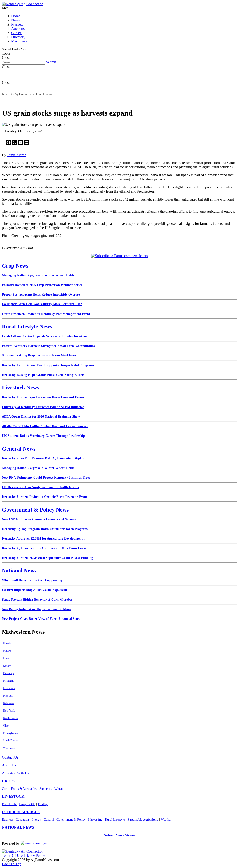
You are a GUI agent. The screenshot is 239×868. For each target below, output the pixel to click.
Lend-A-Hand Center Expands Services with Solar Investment (46, 336)
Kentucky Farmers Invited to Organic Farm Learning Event (44, 496)
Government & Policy (71, 819)
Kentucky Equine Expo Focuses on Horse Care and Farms (43, 397)
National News (19, 571)
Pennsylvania (10, 733)
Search (51, 62)
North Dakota (10, 718)
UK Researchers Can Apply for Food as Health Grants (40, 487)
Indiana (7, 651)
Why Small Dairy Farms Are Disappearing (32, 580)
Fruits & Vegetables (24, 788)
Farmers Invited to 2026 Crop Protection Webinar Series (42, 285)
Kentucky (8, 673)
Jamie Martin (16, 155)
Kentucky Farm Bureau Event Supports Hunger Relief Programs (48, 365)
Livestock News (20, 388)
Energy (36, 819)
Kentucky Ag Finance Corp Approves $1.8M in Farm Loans (44, 548)
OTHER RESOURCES (21, 812)
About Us (9, 765)
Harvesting (95, 819)
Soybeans (45, 788)
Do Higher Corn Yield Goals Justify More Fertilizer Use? (42, 304)
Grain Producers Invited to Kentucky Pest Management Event (46, 314)
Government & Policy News (35, 510)
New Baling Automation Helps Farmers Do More (36, 609)
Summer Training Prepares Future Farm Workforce (39, 355)
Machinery (19, 41)
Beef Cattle (9, 804)
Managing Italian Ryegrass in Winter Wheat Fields (38, 275)
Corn (5, 788)
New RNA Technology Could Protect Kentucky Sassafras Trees (46, 477)
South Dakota (10, 740)
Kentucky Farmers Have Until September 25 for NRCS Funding (47, 558)
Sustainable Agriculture (142, 819)
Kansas (7, 665)
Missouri (8, 695)
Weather (166, 819)
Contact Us (10, 757)
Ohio (6, 725)
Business (7, 819)
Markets (17, 24)
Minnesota (9, 688)
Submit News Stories (119, 835)
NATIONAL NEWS (18, 827)
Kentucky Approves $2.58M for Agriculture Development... (43, 538)
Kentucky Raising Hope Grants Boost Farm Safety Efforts (43, 375)
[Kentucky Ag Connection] (22, 4)
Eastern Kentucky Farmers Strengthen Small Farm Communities (48, 346)
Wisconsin (9, 748)
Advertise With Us (15, 773)
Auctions (18, 29)
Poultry (43, 804)
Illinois (7, 643)
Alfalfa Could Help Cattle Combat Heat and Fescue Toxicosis (45, 426)
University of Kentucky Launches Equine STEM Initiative (43, 407)
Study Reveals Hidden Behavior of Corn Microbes (37, 599)
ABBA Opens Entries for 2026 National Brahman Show (41, 416)
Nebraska (8, 703)
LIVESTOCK (13, 796)
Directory (18, 37)
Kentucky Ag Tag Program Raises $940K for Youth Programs (45, 529)
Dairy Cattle (27, 804)
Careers (16, 33)
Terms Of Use (12, 855)
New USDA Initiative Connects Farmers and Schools (39, 519)
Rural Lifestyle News (27, 327)
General (49, 819)
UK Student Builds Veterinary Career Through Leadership (43, 436)
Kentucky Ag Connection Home (22, 94)
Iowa (6, 658)
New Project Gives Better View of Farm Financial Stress (41, 619)
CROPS (8, 781)
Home (15, 16)
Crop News (15, 266)
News (15, 20)
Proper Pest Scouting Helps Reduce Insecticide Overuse (41, 294)
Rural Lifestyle (115, 819)
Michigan (8, 680)
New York (9, 710)
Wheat (58, 788)
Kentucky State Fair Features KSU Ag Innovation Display (43, 458)
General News (18, 449)
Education (22, 819)
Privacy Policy (34, 855)
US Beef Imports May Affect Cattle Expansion (34, 590)
